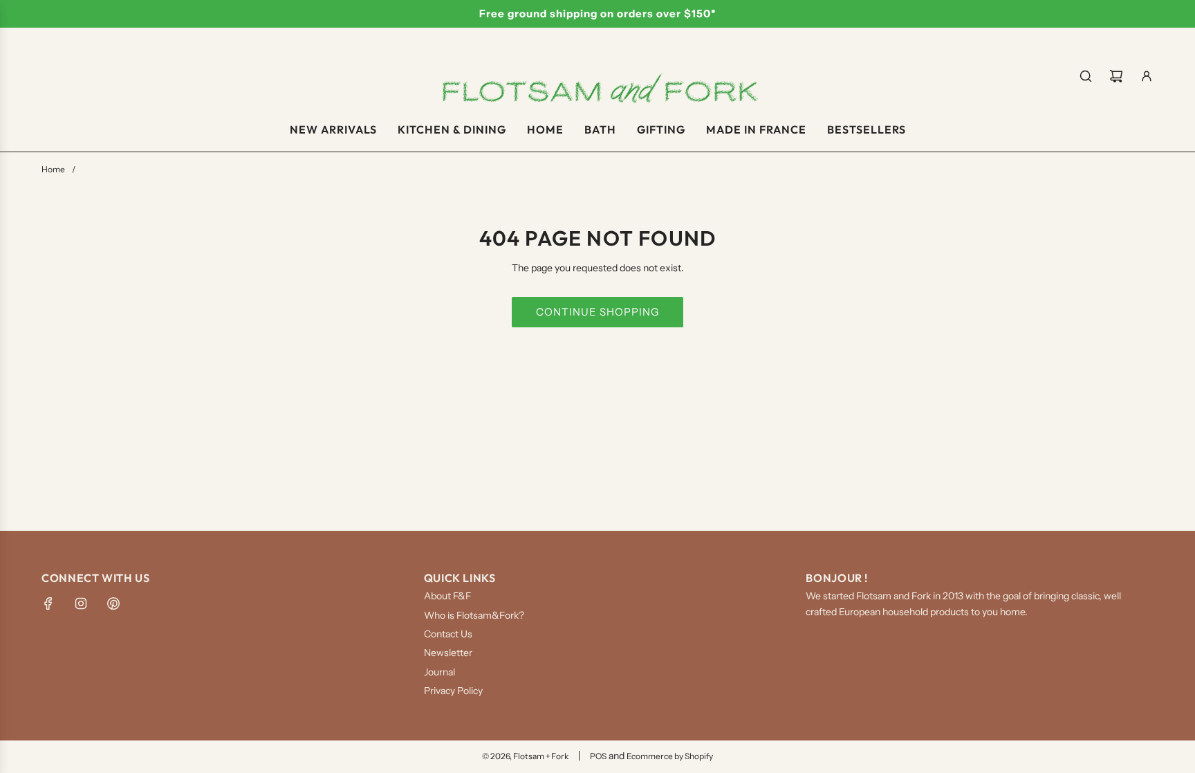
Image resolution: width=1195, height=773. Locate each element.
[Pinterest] (113, 603)
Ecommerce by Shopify (670, 756)
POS (598, 756)
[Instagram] (81, 603)
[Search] (1086, 76)
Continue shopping (597, 311)
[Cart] (1116, 76)
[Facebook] (48, 603)
